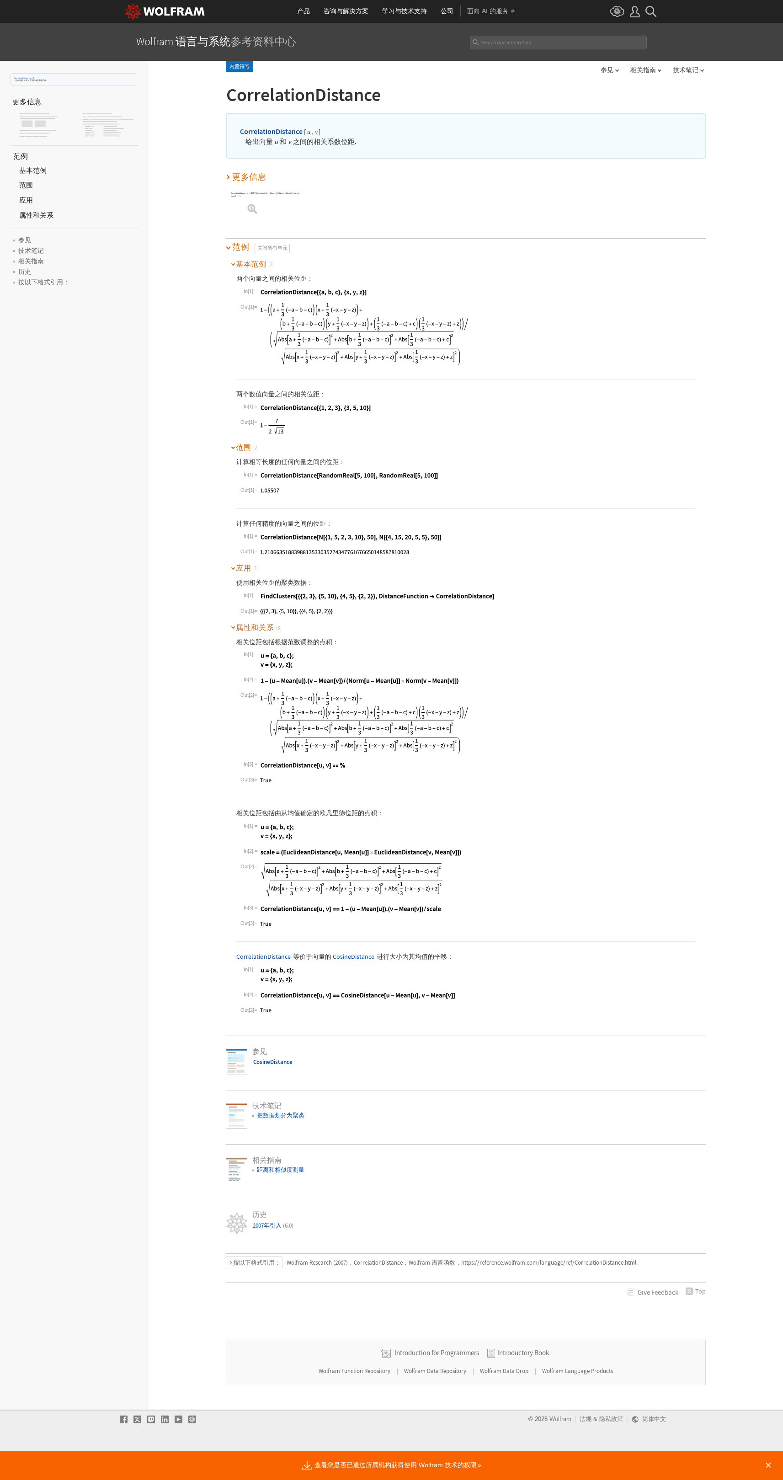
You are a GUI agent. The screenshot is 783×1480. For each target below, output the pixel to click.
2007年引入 (273, 1225)
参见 (607, 70)
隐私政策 (611, 1419)
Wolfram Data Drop (505, 1371)
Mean (262, 193)
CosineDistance (353, 956)
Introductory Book (523, 1352)
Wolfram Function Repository (355, 1371)
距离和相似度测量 (280, 1170)
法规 (585, 1419)
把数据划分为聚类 (280, 1115)
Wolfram (560, 1419)
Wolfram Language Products (577, 1371)
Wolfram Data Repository (436, 1371)
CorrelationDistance (21, 78)
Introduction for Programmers (436, 1352)
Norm (281, 193)
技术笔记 (685, 70)
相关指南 (643, 70)
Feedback (658, 1292)
